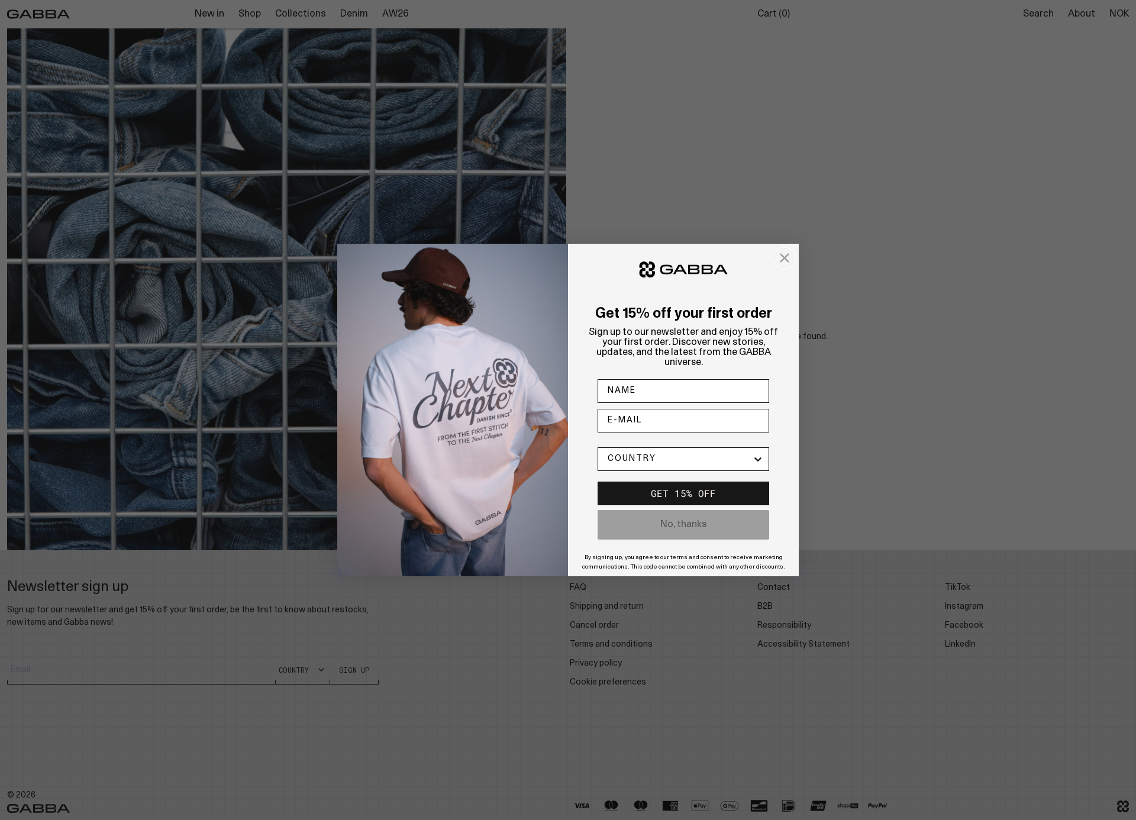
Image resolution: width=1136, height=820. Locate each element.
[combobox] (680, 459)
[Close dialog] (784, 257)
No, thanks (683, 525)
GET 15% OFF (683, 493)
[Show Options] (758, 459)
